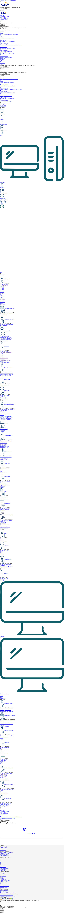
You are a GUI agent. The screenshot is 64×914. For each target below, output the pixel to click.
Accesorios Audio (7, 559)
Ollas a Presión (3, 760)
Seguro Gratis (2, 396)
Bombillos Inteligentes (4, 806)
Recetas (1, 469)
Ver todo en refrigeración (5, 481)
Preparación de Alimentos (9, 404)
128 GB (1, 354)
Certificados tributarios (4, 855)
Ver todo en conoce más (4, 336)
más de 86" (2, 292)
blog (1, 471)
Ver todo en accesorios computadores (7, 720)
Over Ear (2, 555)
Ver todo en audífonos (4, 550)
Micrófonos (2, 565)
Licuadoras (2, 412)
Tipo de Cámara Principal (5, 360)
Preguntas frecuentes (4, 854)
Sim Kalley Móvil (3, 397)
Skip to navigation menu (11, 0)
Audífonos (6, 545)
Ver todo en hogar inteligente (5, 803)
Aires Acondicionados (4, 509)
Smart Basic (2, 304)
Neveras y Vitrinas (3, 483)
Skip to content (3, 0)
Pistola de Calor (3, 794)
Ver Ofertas (3, 105)
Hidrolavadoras (3, 445)
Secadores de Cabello (4, 459)
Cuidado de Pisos (3, 444)
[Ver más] (0, 808)
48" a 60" (2, 288)
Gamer (1, 694)
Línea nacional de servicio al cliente (8, 817)
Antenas (1, 326)
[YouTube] (0, 863)
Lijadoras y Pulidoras (4, 792)
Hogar (1, 697)
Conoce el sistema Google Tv (6, 338)
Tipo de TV (2, 299)
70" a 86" (2, 290)
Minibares (2, 487)
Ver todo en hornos (4, 429)
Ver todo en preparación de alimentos (7, 409)
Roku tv (1, 303)
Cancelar (1, 908)
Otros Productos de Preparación (6, 419)
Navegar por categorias (5, 104)
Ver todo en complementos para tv (6, 313)
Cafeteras (2, 411)
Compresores (2, 791)
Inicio (1, 819)
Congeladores (2, 486)
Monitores (2, 721)
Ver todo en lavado (3, 496)
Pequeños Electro (3, 124)
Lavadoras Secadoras (4, 499)
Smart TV (2, 300)
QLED (1, 297)
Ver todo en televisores (4, 284)
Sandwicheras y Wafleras (5, 413)
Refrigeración (7, 476)
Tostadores (2, 431)
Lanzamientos (3, 198)
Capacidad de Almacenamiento (6, 352)
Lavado (5, 491)
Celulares (2, 119)
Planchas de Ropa (3, 443)
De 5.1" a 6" (2, 359)
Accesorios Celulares (8, 367)
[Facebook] (0, 860)
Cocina (5, 754)
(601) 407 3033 (3, 850)
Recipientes (2, 761)
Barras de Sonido (3, 314)
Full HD (2, 295)
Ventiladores (2, 510)
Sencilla (1, 361)
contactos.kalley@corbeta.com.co (6, 852)
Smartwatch (6, 379)
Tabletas (6, 573)
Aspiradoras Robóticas (4, 446)
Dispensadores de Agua (4, 485)
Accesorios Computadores (9, 715)
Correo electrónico (3, 8)
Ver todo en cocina (3, 759)
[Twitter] (0, 862)
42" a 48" (2, 287)
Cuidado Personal (7, 451)
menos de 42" (2, 286)
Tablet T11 (2, 580)
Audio (1, 135)
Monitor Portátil (3, 698)
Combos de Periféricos (4, 726)
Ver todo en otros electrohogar (6, 520)
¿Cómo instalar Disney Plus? (5, 337)
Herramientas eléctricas (8, 784)
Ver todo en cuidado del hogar (6, 440)
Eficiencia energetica (4, 528)
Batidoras (2, 415)
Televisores (2, 113)
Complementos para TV (9, 308)
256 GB (1, 355)
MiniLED (2, 298)
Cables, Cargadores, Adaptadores (6, 374)
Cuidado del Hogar (8, 435)
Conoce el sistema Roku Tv (5, 339)
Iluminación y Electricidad (5, 805)
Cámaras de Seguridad (4, 804)
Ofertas (1, 203)
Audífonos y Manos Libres (5, 375)
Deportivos (2, 553)
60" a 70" (2, 289)
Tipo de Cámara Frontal (4, 362)
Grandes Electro (3, 129)
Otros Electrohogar (8, 514)
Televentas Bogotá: (5, 818)
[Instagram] (0, 861)
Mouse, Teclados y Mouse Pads (6, 722)
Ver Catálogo (3, 106)
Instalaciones (2, 521)
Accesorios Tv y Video (8, 319)
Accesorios (2, 187)
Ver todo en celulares (4, 351)
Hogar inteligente (7, 798)
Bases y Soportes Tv (4, 325)
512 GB (1, 356)
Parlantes (2, 539)
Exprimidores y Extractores (5, 418)
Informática (2, 182)
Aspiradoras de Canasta (4, 447)
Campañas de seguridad (4, 883)
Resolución (2, 293)
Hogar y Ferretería (3, 192)
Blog (1, 272)
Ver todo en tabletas (4, 578)
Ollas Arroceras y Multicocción (6, 417)
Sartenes (1, 762)
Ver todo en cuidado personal (6, 457)
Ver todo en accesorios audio (5, 564)
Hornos (5, 423)
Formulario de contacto (4, 853)
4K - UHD (2, 296)
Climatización (7, 503)
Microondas (2, 430)
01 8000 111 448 (3, 847)
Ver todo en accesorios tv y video (6, 324)
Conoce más (6, 330)
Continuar (2, 10)
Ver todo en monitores (4, 693)
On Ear (1, 552)
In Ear (1, 551)
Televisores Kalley (3, 340)
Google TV (2, 302)
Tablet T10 (2, 579)
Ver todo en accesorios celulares (6, 373)
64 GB (1, 353)
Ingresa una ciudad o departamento (7, 907)
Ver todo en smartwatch (4, 384)
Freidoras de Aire (3, 410)
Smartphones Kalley (4, 398)
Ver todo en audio (3, 538)
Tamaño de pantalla (4, 285)
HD (1, 294)
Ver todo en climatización (5, 508)
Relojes (1, 386)
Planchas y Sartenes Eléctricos (6, 416)
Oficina (1, 696)
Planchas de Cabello (4, 458)
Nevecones (2, 482)
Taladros (1, 790)
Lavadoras (2, 497)
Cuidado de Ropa (3, 441)
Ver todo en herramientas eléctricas (7, 789)
